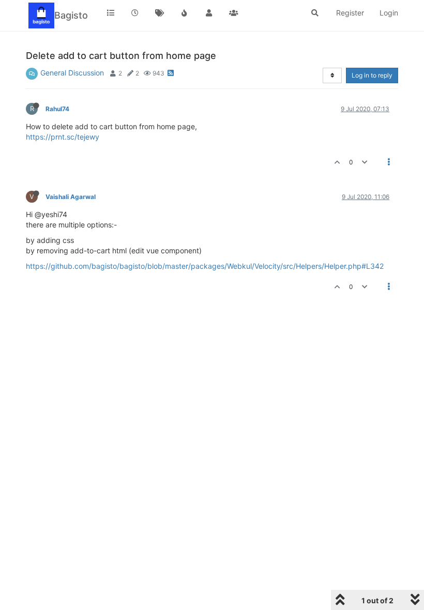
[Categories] (110, 13)
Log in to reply (372, 75)
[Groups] (233, 13)
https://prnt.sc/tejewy (62, 136)
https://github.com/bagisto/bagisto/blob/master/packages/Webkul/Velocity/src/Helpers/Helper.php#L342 (205, 266)
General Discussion (72, 72)
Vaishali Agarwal (71, 197)
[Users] (208, 13)
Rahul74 (57, 109)
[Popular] (184, 13)
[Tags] (159, 13)
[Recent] (135, 13)
